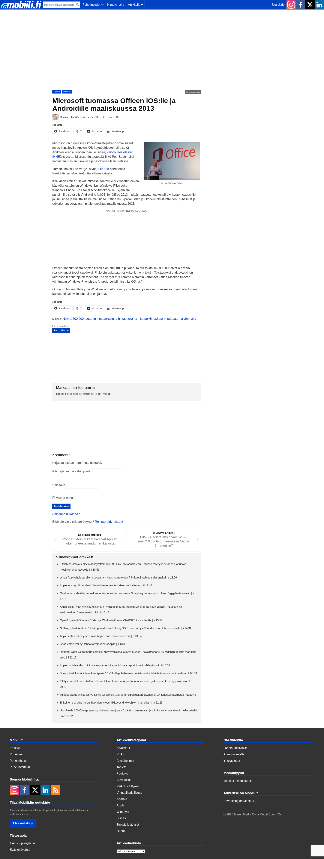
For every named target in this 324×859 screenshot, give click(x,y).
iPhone (65, 330)
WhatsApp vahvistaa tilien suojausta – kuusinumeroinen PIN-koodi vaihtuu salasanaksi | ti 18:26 (118, 577)
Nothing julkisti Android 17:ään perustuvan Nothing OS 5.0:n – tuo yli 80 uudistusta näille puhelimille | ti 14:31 (125, 628)
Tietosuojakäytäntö (22, 843)
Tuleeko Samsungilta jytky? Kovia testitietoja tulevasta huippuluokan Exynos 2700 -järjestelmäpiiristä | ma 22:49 (128, 694)
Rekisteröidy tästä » (109, 521)
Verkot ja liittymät (128, 786)
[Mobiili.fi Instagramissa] (291, 4)
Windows (66, 92)
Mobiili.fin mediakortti (238, 780)
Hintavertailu (115, 4)
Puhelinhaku (18, 760)
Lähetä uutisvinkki (236, 748)
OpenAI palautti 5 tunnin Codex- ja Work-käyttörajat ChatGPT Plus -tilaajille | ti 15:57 (111, 620)
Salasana (58, 485)
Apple (120, 805)
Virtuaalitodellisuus (129, 792)
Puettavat (123, 773)
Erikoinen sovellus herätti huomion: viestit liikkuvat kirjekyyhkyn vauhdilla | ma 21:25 (111, 702)
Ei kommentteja (193, 92)
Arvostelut (123, 748)
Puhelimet (16, 754)
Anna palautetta (234, 754)
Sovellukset (124, 779)
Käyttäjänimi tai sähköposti (71, 471)
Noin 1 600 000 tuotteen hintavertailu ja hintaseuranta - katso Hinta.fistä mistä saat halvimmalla (129, 319)
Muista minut (64, 498)
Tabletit (121, 767)
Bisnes (121, 818)
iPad (56, 330)
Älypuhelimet (125, 760)
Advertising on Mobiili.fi (239, 800)
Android (56, 92)
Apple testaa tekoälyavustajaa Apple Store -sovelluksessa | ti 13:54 (101, 636)
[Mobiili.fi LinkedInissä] (319, 4)
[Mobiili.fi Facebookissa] (300, 4)
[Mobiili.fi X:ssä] (310, 4)
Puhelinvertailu (20, 767)
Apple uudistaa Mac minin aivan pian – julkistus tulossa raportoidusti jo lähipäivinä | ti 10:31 (115, 665)
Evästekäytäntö (20, 849)
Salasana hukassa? (66, 514)
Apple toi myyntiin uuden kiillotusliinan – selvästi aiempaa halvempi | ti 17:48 (106, 585)
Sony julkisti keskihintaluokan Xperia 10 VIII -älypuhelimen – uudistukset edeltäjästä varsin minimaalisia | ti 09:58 (128, 673)
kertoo (104, 169)
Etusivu (15, 748)
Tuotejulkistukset (128, 824)
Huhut (121, 831)
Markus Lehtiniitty (69, 117)
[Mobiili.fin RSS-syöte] (55, 790)
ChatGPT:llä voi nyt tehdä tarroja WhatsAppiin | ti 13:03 (93, 644)
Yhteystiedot (232, 760)
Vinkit (120, 754)
